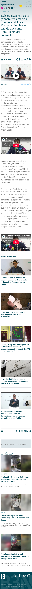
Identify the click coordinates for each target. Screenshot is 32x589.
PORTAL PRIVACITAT (22, 586)
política (5, 12)
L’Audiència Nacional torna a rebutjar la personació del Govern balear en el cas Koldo (14, 381)
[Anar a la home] (2, 8)
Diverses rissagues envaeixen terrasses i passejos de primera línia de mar (15, 517)
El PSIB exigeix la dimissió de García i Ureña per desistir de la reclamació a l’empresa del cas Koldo (14, 281)
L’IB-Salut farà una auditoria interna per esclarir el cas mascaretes (13, 314)
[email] (24, 59)
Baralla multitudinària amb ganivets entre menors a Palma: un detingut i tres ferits (15, 556)
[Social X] (4, 8)
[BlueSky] (14, 8)
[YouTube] (12, 8)
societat (4, 474)
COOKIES (2, 586)
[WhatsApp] (27, 59)
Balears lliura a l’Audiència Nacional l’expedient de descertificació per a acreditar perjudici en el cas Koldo (13, 414)
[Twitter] (17, 59)
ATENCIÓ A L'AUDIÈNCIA (9, 586)
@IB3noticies (24, 84)
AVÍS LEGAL (16, 586)
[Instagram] (9, 8)
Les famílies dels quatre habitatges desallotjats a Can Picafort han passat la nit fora (15, 479)
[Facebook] (6, 8)
